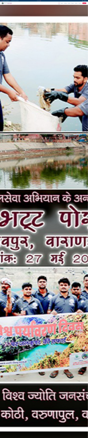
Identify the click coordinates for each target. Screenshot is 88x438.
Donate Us (84, 3)
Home (59, 3)
